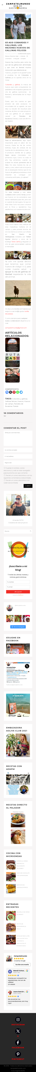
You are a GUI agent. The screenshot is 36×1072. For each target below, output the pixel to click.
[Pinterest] (14, 392)
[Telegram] (21, 392)
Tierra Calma (15, 242)
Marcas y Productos (10, 56)
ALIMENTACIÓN (22, 53)
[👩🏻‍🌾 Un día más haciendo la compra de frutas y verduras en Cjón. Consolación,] (9, 618)
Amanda (23, 56)
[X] (10, 392)
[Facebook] (7, 392)
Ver (5, 416)
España (28, 53)
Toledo (15, 406)
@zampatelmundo (20, 605)
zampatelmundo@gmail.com (16, 328)
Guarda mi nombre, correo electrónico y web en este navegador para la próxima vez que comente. (17, 470)
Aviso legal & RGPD (18, 1071)
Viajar (16, 56)
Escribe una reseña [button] (22, 965)
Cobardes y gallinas (12, 84)
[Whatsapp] (17, 392)
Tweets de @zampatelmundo (14, 684)
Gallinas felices (11, 401)
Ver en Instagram (19, 627)
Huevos (20, 401)
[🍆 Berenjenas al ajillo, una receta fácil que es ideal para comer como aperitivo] (26, 618)
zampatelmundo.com (18, 1068)
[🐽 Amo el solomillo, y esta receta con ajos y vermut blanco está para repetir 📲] (18, 618)
